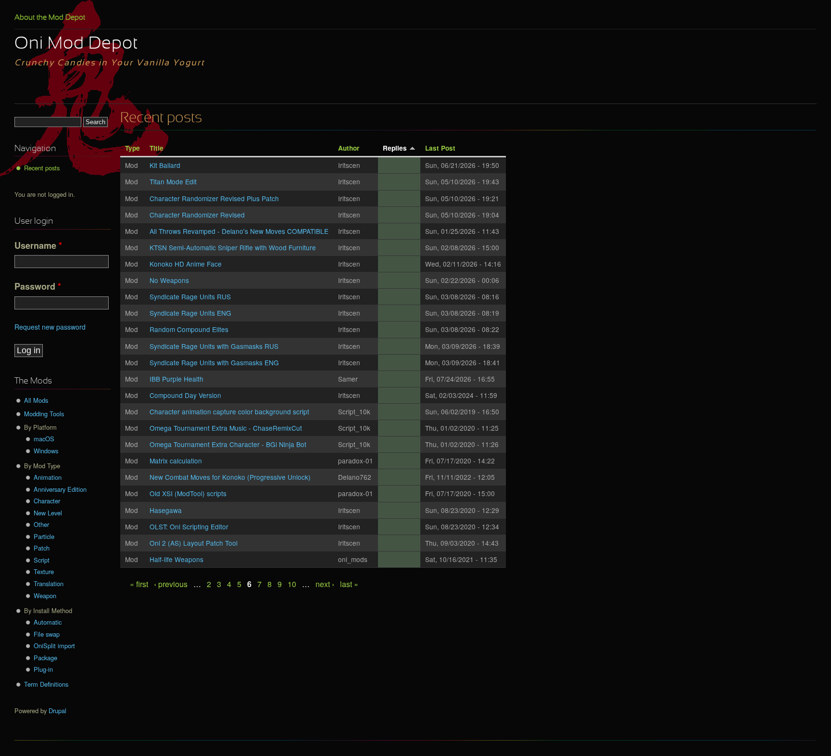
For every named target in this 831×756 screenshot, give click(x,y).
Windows (46, 450)
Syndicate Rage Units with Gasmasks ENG (214, 362)
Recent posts (42, 167)
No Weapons (169, 280)
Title (157, 148)
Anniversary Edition (60, 489)
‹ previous (171, 583)
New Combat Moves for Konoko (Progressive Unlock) (230, 477)
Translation (48, 583)
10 (292, 583)
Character (47, 500)
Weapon (45, 595)
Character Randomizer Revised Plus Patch (214, 198)
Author (348, 148)
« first (139, 583)
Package (45, 657)
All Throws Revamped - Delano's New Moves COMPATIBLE (239, 231)
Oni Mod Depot (76, 44)
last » (349, 583)
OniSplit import (54, 645)
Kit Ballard (165, 165)
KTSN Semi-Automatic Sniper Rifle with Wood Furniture (233, 247)
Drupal (57, 710)
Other (41, 524)
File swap (47, 634)
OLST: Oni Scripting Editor (189, 526)
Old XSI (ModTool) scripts (188, 493)
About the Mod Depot (49, 17)
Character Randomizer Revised (197, 214)
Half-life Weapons (176, 559)
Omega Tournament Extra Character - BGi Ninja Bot (228, 444)
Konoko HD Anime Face (186, 264)
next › (324, 583)
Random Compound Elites (189, 329)
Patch (42, 547)
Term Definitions (46, 684)
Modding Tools (44, 413)
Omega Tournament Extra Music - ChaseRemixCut (226, 428)
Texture (44, 571)
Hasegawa (166, 510)
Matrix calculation (176, 460)
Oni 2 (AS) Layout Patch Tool (194, 543)
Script (42, 559)
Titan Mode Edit (173, 181)
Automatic (48, 622)
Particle (44, 536)
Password (37, 286)
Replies (395, 148)
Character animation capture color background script (229, 411)
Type (132, 148)
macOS (44, 438)
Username (38, 245)
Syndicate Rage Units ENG (190, 313)
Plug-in (43, 669)
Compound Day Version (185, 395)
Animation (48, 477)
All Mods (36, 400)
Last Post (440, 148)
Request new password (50, 327)
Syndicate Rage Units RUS (190, 296)
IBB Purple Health (176, 379)
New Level (48, 512)
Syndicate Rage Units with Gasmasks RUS (214, 346)
